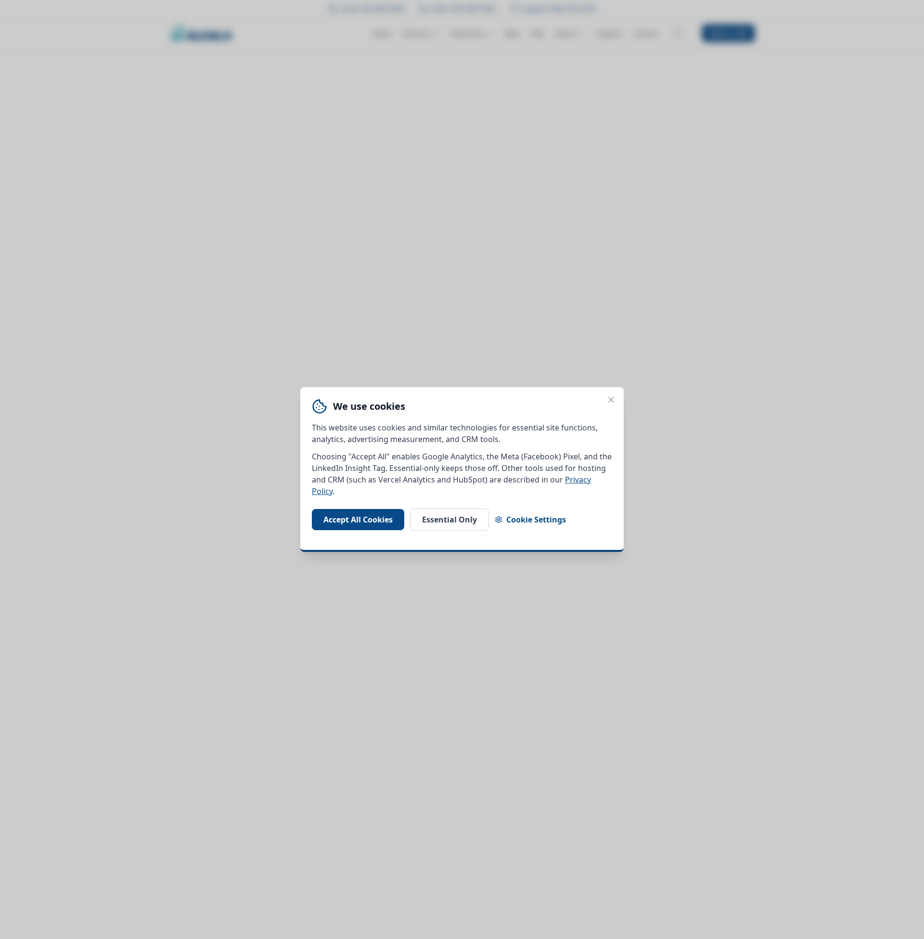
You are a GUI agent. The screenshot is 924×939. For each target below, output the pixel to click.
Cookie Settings (536, 519)
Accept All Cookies (358, 519)
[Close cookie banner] (611, 399)
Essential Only (449, 519)
